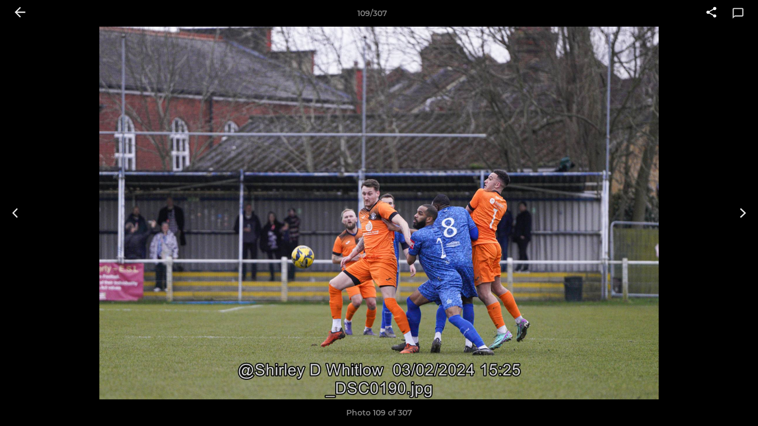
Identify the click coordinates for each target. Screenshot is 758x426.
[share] (711, 13)
